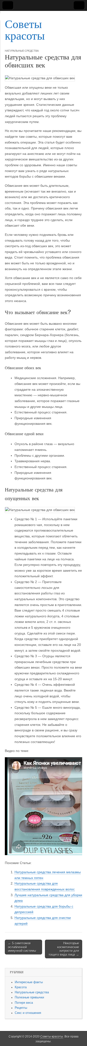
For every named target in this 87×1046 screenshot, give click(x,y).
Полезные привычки (29, 997)
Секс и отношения (28, 1013)
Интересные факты (29, 982)
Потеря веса (24, 1002)
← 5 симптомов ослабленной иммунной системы (22, 946)
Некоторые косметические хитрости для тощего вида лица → (64, 948)
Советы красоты (25, 29)
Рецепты (21, 1008)
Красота (21, 987)
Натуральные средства (22, 50)
